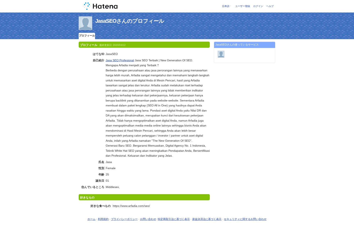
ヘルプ (270, 6)
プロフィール (87, 35)
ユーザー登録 (242, 6)
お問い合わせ (148, 219)
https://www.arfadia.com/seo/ (131, 205)
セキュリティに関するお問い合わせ (245, 219)
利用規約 (103, 219)
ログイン (258, 6)
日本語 (225, 6)
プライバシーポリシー (124, 219)
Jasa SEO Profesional (120, 60)
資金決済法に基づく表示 (206, 219)
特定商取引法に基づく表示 (174, 219)
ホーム (91, 219)
